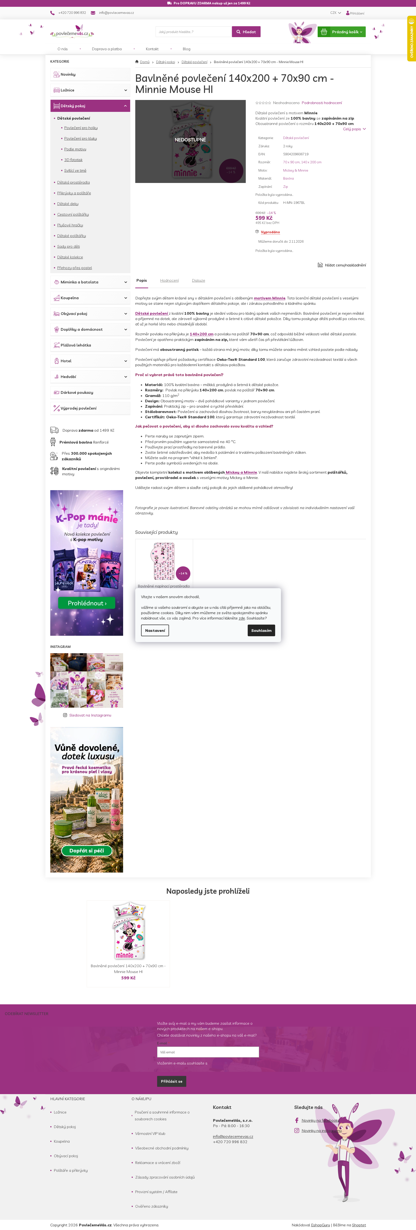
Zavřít (282, 265)
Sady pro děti (68, 246)
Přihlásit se (171, 1081)
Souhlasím (261, 630)
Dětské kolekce (70, 257)
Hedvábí (68, 376)
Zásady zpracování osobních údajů (165, 1177)
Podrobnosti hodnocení (322, 102)
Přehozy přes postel (74, 267)
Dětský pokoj (73, 105)
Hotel (66, 360)
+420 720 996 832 (230, 1141)
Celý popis (352, 128)
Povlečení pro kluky (80, 138)
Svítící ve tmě (75, 170)
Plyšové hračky (70, 225)
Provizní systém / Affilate (156, 1191)
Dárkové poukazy (77, 392)
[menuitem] (62, 49)
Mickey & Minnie (295, 170)
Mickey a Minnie (241, 472)
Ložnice (67, 90)
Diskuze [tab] (198, 280)
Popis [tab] (141, 280)
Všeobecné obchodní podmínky (161, 1148)
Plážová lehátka (76, 345)
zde (242, 618)
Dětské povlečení (73, 118)
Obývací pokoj (74, 313)
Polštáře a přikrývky (71, 1170)
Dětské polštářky (71, 235)
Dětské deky (67, 203)
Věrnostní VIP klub (150, 1133)
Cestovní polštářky (73, 214)
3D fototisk (73, 159)
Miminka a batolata (79, 282)
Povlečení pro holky (81, 127)
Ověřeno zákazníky (151, 1206)
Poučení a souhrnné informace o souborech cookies (162, 1115)
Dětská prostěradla (73, 182)
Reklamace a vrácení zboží (157, 1162)
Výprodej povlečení (78, 408)
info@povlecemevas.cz (233, 1136)
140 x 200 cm (311, 162)
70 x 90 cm (291, 162)
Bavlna (288, 178)
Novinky (68, 74)
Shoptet (359, 1224)
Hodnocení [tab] (169, 280)
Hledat (249, 31)
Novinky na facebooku (321, 1120)
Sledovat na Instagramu (90, 715)
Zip (285, 186)
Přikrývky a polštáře (74, 192)
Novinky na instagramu (322, 1130)
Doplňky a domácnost (82, 329)
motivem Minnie (269, 298)
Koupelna (70, 297)
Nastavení (155, 630)
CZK (333, 13)
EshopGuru (320, 1224)
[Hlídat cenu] (342, 265)
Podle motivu (75, 149)
